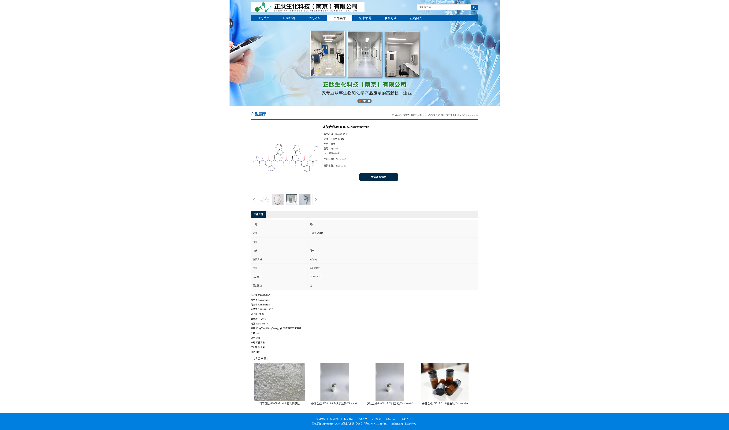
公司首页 (263, 18)
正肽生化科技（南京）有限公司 (357, 423)
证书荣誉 (365, 18)
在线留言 (416, 18)
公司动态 (314, 18)
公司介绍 (289, 18)
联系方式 (390, 18)
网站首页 (416, 115)
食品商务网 (410, 423)
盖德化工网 (397, 423)
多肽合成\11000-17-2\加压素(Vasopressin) (389, 403)
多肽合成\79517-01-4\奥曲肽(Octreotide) (445, 403)
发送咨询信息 (379, 177)
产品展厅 (340, 18)
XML (376, 423)
